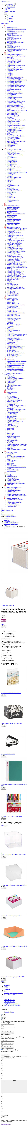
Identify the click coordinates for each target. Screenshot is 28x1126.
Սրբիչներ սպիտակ (12, 491)
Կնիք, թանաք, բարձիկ (12, 114)
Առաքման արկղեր (11, 471)
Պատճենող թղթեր (11, 41)
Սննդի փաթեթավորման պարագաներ (16, 449)
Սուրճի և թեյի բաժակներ (13, 398)
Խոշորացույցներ (11, 142)
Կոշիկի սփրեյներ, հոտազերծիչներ (15, 352)
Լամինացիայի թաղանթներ (14, 105)
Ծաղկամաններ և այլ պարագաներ (16, 213)
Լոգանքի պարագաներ (13, 303)
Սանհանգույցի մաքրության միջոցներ (16, 265)
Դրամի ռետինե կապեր (13, 137)
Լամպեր (9, 455)
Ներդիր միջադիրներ (12, 320)
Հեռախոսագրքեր (11, 63)
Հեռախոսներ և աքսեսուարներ (14, 385)
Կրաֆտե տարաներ (12, 414)
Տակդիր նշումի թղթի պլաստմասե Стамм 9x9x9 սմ (13, 885)
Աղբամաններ (10, 290)
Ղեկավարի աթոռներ (12, 211)
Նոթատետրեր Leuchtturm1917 (14, 67)
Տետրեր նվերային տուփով (13, 153)
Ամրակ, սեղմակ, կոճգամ (13, 121)
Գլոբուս (9, 198)
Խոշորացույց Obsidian (12, 143)
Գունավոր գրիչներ (11, 164)
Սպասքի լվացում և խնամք (13, 252)
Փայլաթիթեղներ (11, 446)
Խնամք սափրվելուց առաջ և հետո (15, 335)
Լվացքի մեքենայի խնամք (13, 279)
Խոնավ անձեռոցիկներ (12, 340)
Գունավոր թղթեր (11, 43)
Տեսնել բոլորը (4, 825)
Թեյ (7, 432)
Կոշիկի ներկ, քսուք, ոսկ (13, 351)
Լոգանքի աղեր (11, 302)
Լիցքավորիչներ (11, 388)
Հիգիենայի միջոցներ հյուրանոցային (16, 494)
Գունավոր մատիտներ (12, 189)
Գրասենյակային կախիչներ (14, 219)
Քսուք (8, 327)
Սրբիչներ (9, 475)
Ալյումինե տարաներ (12, 413)
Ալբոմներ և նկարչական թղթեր (15, 154)
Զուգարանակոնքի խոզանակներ (15, 264)
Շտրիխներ (9, 75)
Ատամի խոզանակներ (12, 306)
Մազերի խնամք (11, 342)
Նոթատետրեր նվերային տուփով (15, 69)
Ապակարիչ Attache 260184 (8, 754)
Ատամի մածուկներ (12, 307)
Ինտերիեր (9, 212)
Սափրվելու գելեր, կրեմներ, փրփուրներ (17, 334)
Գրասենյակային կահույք (12, 205)
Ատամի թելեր (10, 310)
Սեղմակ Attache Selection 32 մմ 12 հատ (11, 693)
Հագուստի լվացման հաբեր (13, 275)
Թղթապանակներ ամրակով (14, 82)
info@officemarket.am (11, 1004)
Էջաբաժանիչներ (11, 94)
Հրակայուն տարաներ (12, 402)
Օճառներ (9, 280)
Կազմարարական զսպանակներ (15, 106)
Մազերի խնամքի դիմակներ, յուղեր (16, 346)
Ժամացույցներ (10, 217)
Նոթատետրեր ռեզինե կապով (14, 59)
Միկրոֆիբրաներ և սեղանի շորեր (15, 240)
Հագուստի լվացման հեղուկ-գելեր (15, 271)
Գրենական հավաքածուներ (14, 170)
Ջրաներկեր (10, 194)
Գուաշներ (9, 193)
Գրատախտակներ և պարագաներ (15, 127)
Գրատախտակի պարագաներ (14, 130)
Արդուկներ (9, 366)
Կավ (8, 202)
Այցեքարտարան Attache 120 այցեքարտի (11, 723)
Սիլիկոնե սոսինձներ (12, 460)
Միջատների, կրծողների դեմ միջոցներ (16, 467)
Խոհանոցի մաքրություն (13, 259)
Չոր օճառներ (10, 283)
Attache (5, 525)
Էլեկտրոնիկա (10, 359)
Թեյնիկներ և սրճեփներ (12, 422)
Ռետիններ (9, 184)
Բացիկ (8, 500)
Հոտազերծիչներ (11, 336)
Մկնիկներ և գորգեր (12, 377)
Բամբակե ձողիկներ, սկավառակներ (16, 312)
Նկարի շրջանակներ (12, 215)
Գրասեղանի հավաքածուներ (14, 102)
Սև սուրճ (9, 430)
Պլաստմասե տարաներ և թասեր (15, 421)
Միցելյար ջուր (10, 328)
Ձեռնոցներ (9, 255)
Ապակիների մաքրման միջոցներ (15, 248)
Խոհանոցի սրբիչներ (12, 476)
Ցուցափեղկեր (10, 221)
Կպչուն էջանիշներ (11, 39)
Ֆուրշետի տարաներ (12, 416)
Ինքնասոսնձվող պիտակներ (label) (15, 42)
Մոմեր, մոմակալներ (12, 503)
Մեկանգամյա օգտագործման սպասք (16, 405)
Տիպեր (8, 158)
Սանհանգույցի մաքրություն (14, 260)
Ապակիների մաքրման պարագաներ (16, 251)
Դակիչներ (9, 122)
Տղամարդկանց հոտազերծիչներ (15, 339)
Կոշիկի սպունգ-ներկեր (12, 354)
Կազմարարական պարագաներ (15, 103)
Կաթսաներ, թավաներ (12, 401)
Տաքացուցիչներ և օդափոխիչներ (15, 367)
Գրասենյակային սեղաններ (14, 220)
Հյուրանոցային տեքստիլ (13, 488)
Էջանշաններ (10, 169)
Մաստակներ (10, 441)
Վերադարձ (7, 989)
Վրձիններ (9, 186)
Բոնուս (5, 991)
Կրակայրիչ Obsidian (12, 465)
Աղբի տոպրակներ (11, 291)
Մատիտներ (10, 74)
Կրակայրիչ (10, 464)
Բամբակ (9, 316)
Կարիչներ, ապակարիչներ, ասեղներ (16, 119)
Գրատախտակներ (11, 129)
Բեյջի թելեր (10, 134)
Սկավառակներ (10, 382)
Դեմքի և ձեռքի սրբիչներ (13, 479)
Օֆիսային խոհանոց (11, 392)
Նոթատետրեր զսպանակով (14, 61)
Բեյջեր (8, 133)
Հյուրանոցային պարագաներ (13, 487)
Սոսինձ (8, 459)
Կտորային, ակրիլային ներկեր (14, 190)
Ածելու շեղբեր (10, 332)
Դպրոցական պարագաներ (13, 149)
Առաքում (7, 8)
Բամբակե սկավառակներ (13, 315)
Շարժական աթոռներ (12, 208)
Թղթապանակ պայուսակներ (14, 91)
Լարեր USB (10, 386)
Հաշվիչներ (9, 117)
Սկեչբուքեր (10, 156)
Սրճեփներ (9, 424)
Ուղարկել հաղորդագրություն (7, 1032)
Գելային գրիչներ (11, 162)
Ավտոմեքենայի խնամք (12, 295)
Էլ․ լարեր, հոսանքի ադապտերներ (16, 456)
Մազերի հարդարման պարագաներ (16, 370)
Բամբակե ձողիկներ (12, 314)
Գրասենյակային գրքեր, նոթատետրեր (16, 55)
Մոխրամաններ (11, 404)
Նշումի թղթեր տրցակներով (14, 38)
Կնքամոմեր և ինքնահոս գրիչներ (15, 77)
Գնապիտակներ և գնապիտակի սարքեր (17, 49)
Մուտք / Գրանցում (10, 11)
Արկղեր (9, 468)
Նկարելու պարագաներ (13, 185)
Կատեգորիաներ (5, 23)
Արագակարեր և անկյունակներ (15, 93)
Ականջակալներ (11, 381)
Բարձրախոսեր (10, 384)
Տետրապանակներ (11, 178)
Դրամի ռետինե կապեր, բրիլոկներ (15, 135)
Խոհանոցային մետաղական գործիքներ (17, 444)
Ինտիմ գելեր (10, 323)
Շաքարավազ (10, 433)
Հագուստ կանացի (11, 480)
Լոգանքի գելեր (11, 300)
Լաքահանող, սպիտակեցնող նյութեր (16, 276)
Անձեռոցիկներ (10, 231)
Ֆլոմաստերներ (10, 188)
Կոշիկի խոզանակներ (12, 356)
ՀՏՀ (6, 9)
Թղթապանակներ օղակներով (14, 81)
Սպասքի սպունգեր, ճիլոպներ (14, 256)
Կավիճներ (9, 182)
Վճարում (6, 987)
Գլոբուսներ (9, 196)
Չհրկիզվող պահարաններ (13, 223)
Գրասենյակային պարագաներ (14, 54)
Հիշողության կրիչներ (12, 380)
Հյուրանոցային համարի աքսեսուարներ (17, 495)
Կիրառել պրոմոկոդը (6, 1124)
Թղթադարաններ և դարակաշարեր (16, 101)
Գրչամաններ (10, 118)
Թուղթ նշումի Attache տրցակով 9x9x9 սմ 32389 (12, 976)
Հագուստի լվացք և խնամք (13, 269)
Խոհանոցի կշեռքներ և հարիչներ (15, 369)
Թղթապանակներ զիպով (13, 83)
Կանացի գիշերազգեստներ (13, 482)
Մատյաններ (10, 146)
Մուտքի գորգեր (11, 292)
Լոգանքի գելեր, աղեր (12, 299)
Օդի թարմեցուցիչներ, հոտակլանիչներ (16, 261)
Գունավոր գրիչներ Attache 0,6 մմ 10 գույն (11, 816)
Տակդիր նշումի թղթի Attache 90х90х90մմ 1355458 (13, 854)
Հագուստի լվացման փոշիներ (14, 272)
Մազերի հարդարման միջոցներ (15, 347)
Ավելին (2, 981)
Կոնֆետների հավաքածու (13, 436)
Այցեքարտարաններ (12, 113)
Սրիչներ (9, 181)
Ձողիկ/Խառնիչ (10, 417)
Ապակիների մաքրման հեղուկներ (15, 249)
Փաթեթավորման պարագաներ (15, 499)
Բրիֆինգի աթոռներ (12, 209)
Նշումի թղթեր (10, 37)
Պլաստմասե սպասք (12, 420)
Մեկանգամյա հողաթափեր (14, 490)
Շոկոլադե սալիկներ (12, 438)
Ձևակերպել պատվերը (10, 516)
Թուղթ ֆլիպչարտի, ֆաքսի (13, 46)
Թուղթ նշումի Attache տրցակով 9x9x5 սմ (11, 915)
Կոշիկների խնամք (11, 350)
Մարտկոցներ (10, 453)
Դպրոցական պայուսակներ (14, 177)
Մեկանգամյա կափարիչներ (14, 410)
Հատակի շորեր (10, 247)
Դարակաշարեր (11, 216)
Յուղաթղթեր (10, 448)
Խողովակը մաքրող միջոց (13, 263)
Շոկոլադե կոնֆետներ (12, 440)
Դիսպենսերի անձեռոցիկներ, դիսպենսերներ (14, 233)
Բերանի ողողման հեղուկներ (14, 308)
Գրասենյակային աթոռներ (13, 207)
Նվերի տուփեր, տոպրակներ (14, 502)
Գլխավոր (6, 518)
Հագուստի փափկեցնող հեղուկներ (15, 273)
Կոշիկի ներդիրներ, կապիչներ (14, 355)
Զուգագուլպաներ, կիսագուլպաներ (16, 483)
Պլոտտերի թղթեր (11, 47)
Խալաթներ (9, 492)
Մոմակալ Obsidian (11, 506)
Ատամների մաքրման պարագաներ (16, 304)
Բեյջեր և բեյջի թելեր (12, 131)
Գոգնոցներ (9, 176)
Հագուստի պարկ (11, 173)
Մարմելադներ (10, 442)
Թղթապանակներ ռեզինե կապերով (16, 85)
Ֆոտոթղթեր (10, 34)
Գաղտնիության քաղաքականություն (13, 993)
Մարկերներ (10, 73)
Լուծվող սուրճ (10, 429)
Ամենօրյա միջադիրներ (12, 319)
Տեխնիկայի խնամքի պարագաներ (15, 378)
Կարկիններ (10, 180)
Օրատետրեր (10, 57)
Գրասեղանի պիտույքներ (13, 115)
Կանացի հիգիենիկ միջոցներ (14, 318)
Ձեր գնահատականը (6, 1043)
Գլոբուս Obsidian (11, 197)
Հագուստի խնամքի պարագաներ (15, 277)
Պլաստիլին (9, 201)
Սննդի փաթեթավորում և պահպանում (16, 418)
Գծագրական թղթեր (12, 157)
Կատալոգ (6, 520)
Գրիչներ (9, 71)
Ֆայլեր (8, 90)
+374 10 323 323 (9, 1000)
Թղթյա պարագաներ (11, 27)
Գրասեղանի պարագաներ (13, 111)
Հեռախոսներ (10, 389)
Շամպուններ (10, 343)
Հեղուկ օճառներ (11, 282)
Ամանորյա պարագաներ (13, 504)
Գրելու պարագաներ (12, 70)
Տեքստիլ (8, 474)
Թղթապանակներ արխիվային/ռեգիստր (17, 79)
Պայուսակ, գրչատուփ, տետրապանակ (17, 172)
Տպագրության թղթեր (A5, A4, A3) (15, 31)
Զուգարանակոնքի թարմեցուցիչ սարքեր (17, 267)
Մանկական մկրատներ (13, 200)
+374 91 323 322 (9, 4)
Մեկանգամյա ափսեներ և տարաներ (16, 409)
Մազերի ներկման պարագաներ (15, 348)
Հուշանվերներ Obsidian (12, 224)
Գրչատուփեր (10, 174)
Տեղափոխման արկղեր (12, 469)
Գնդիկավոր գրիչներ (12, 161)
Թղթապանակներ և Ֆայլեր (14, 78)
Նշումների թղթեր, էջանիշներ (14, 35)
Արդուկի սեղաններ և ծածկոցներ (15, 365)
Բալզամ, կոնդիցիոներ (12, 344)
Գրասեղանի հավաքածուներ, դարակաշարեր (14, 98)
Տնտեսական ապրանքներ (13, 227)
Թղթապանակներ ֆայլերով (14, 89)
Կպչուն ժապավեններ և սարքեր (15, 457)
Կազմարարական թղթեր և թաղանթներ (17, 110)
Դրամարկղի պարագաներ (13, 138)
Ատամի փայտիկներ (12, 311)
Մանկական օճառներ (12, 284)
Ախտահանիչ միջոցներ (13, 294)
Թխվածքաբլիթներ (11, 437)
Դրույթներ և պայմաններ (10, 994)
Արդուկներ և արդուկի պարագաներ (16, 363)
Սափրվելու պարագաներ (13, 330)
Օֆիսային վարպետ (11, 452)
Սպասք (9, 393)
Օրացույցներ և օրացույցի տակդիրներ (16, 141)
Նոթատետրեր (10, 58)
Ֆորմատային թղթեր (12, 33)
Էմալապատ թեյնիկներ (13, 426)
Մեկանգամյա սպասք (12, 412)
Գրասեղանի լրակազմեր (13, 99)
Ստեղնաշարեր (10, 376)
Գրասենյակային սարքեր (13, 123)
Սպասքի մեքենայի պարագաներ (15, 257)
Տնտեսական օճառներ (12, 286)
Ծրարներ (9, 45)
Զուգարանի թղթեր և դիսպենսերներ (16, 229)
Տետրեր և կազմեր (11, 152)
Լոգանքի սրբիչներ (11, 478)
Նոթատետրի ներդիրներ (13, 62)
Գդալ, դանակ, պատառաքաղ (14, 400)
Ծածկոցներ (10, 484)
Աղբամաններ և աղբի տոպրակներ (16, 288)
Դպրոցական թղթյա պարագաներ (15, 150)
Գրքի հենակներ (11, 168)
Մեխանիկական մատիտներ (14, 166)
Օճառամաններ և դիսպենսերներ (15, 287)
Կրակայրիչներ (10, 463)
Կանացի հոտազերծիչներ (13, 338)
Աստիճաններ (10, 461)
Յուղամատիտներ (11, 192)
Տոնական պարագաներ (12, 498)
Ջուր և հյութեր (10, 428)
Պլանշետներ (10, 95)
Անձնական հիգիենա (11, 298)
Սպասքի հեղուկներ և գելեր (14, 253)
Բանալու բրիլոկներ (12, 139)
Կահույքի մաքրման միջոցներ (14, 243)
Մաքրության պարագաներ (14, 244)
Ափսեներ (9, 394)
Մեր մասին (6, 985)
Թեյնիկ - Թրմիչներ (11, 425)
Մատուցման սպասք (12, 397)
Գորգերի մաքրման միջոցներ (14, 245)
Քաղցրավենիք (10, 434)
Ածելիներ (9, 331)
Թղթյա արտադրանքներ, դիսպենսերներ (17, 228)
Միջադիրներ (10, 322)
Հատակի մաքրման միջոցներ (14, 241)
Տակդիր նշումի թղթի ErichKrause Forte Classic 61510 (14, 946)
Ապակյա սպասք (11, 396)
